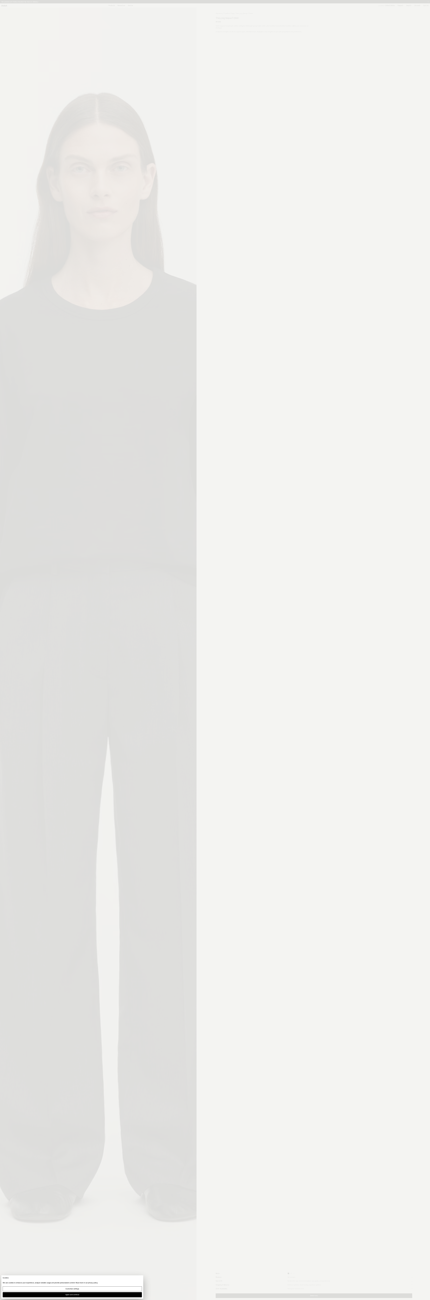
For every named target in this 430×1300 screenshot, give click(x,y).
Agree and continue (72, 1295)
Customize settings (72, 1289)
